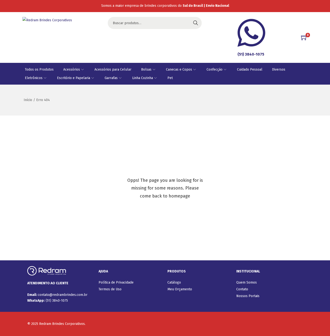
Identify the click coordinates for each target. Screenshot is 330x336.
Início (28, 100)
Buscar (195, 23)
